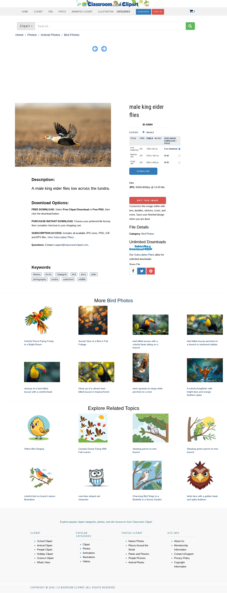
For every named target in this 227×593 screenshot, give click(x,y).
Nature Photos (136, 541)
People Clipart (44, 549)
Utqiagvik (62, 274)
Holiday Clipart (45, 553)
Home (25, 11)
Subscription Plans (144, 254)
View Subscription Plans (61, 237)
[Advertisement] (113, 78)
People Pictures (137, 558)
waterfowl (68, 279)
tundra (54, 279)
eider (93, 274)
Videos (86, 561)
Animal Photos (50, 35)
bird (74, 274)
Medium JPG (133, 155)
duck (83, 274)
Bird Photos (71, 35)
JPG (141, 149)
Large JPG (132, 162)
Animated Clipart (82, 11)
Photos (32, 35)
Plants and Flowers (138, 553)
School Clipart (44, 541)
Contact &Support (183, 553)
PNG (51, 11)
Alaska (36, 274)
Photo (62, 11)
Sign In (158, 12)
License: (133, 132)
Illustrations (89, 557)
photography (39, 279)
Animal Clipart (44, 545)
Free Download (134, 149)
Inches (158, 138)
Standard (150, 132)
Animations (89, 552)
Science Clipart (45, 558)
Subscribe (143, 12)
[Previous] (95, 48)
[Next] (104, 48)
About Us (179, 541)
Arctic (48, 274)
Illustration (106, 11)
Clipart (38, 11)
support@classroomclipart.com (71, 244)
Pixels (149, 138)
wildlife (82, 279)
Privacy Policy (182, 558)
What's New (43, 562)
